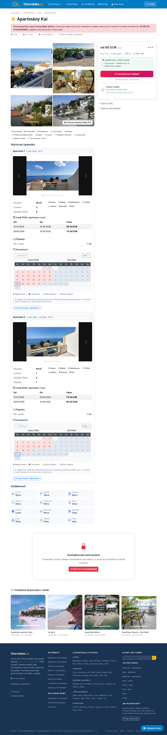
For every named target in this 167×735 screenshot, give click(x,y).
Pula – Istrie (127, 689)
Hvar (96, 695)
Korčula (91, 707)
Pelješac (113, 707)
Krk (88, 672)
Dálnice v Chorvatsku (56, 670)
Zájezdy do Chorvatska (57, 658)
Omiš (39, 13)
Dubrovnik (83, 707)
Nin (81, 684)
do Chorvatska (19, 678)
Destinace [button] (56, 4)
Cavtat (75, 707)
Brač (85, 695)
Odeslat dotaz (154, 728)
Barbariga (77, 661)
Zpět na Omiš (106, 103)
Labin (91, 661)
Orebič (105, 707)
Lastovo (99, 707)
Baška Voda (77, 695)
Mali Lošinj (95, 672)
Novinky (104, 4)
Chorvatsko (15, 13)
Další (85, 255)
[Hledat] (154, 658)
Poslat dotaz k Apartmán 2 (28, 478)
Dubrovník (78, 703)
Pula (74, 664)
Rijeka (96, 675)
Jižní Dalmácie (29, 13)
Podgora (76, 698)
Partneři (16, 692)
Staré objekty (18, 696)
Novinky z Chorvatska (57, 688)
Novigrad (105, 661)
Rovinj (86, 664)
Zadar (82, 687)
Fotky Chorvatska (55, 679)
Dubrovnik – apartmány (131, 668)
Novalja (104, 672)
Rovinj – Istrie (127, 685)
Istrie (76, 657)
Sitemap (130, 731)
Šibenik (101, 684)
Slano (75, 710)
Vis (104, 698)
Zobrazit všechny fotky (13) (79, 122)
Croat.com (52, 707)
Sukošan (108, 684)
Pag (95, 684)
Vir (114, 684)
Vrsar (106, 664)
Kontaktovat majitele (128, 74)
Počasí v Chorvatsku (56, 675)
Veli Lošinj (104, 675)
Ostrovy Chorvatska (56, 666)
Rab (90, 675)
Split (82, 698)
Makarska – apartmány (131, 676)
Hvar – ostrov (127, 681)
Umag (100, 664)
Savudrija (93, 664)
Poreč (113, 661)
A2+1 (119, 54)
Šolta (87, 698)
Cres (74, 672)
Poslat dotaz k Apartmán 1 (28, 308)
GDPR (122, 731)
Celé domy (119, 4)
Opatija (85, 675)
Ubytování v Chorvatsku (28, 662)
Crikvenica (82, 672)
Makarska (103, 695)
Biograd (76, 684)
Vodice (75, 687)
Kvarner (77, 669)
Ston (80, 710)
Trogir (93, 698)
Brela (90, 695)
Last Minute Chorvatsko (57, 683)
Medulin (98, 661)
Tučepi (99, 698)
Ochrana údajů (111, 731)
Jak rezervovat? (132, 719)
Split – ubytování (129, 672)
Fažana (85, 661)
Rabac (80, 664)
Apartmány (73, 4)
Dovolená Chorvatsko (56, 703)
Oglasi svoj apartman (21, 684)
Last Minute (89, 4)
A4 (114, 54)
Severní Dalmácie (82, 680)
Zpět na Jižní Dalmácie (111, 108)
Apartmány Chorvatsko (57, 662)
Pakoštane (88, 684)
